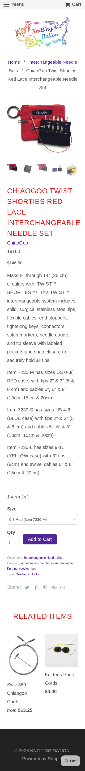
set (33, 568)
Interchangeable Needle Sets (44, 558)
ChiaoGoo (17, 242)
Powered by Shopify (42, 758)
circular (44, 563)
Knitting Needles (18, 568)
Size (12, 508)
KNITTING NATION (50, 750)
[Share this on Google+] (53, 587)
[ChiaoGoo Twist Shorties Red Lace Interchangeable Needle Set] (42, 128)
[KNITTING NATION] (42, 33)
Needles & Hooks (27, 574)
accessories (29, 563)
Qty (11, 532)
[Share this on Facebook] (35, 587)
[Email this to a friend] (62, 587)
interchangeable (62, 563)
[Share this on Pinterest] (44, 587)
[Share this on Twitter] (26, 587)
